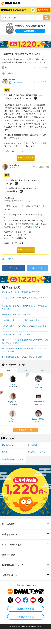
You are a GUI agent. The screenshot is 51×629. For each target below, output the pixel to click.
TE (38, 384)
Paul (12, 419)
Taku (13, 384)
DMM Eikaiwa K (38, 402)
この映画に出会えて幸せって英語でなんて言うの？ (22, 320)
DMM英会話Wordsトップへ (12, 459)
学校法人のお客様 (25, 616)
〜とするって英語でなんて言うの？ (16, 334)
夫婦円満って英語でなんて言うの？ (16, 314)
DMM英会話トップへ (36, 452)
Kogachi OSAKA (38, 419)
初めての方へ (7, 445)
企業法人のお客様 (25, 608)
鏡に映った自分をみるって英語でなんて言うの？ (21, 292)
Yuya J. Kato (12, 402)
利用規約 (5, 452)
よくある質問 (33, 445)
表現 (31, 223)
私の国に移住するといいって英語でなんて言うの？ (22, 357)
